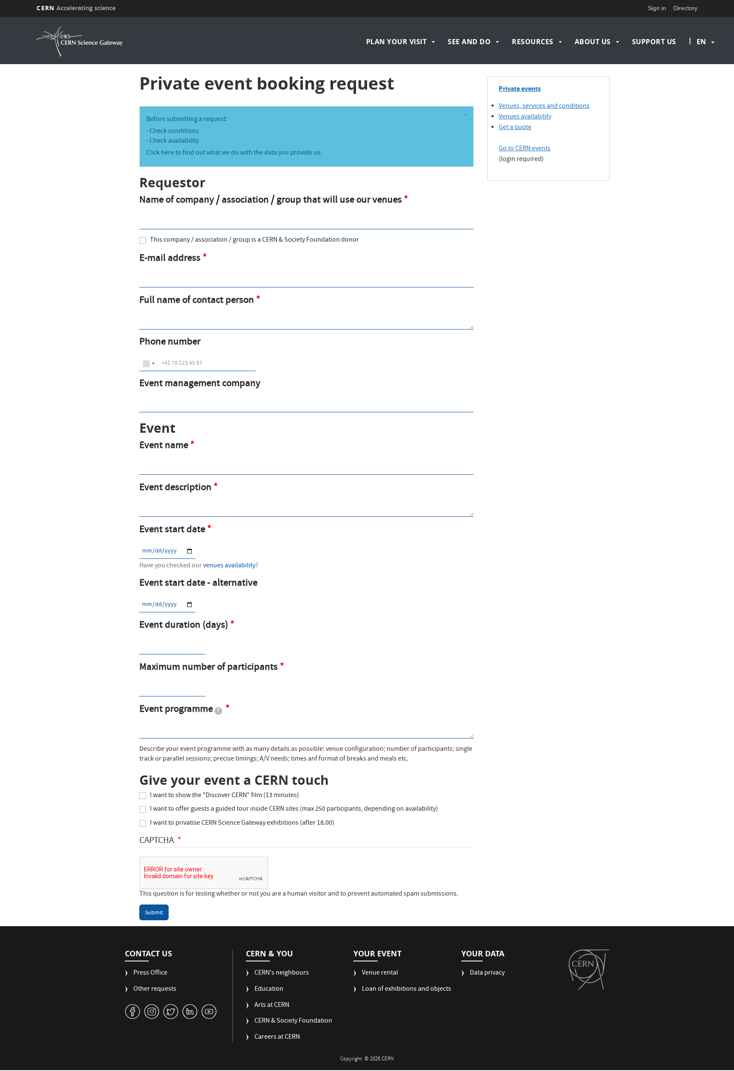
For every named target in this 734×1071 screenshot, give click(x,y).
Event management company (199, 385)
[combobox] (148, 364)
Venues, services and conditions (544, 106)
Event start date (172, 530)
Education (268, 990)
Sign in (657, 8)
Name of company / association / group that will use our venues (270, 201)
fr (701, 68)
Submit (154, 913)
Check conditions (174, 132)
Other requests (154, 990)
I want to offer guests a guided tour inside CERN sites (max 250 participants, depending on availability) (294, 810)
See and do (469, 41)
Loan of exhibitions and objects (406, 990)
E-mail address (169, 259)
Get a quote (515, 128)
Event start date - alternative (198, 584)
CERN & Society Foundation (293, 1021)
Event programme (179, 710)
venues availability (229, 566)
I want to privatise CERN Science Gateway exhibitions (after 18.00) (242, 824)
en (701, 41)
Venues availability (525, 117)
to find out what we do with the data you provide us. (248, 153)
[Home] (117, 41)
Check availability (174, 141)
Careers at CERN (277, 1038)
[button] (465, 116)
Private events (520, 88)
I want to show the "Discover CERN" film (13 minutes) (224, 796)
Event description (175, 488)
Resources (532, 41)
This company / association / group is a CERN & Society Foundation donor (254, 240)
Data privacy (487, 973)
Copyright (351, 1059)
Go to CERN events (524, 149)
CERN (76, 8)
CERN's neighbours (281, 973)
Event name (163, 446)
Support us (654, 41)
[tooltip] (218, 711)
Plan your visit (396, 41)
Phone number (169, 343)
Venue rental (380, 973)
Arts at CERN (271, 1006)
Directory (685, 8)
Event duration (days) (183, 626)
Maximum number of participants (208, 668)
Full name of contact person (196, 301)
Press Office (150, 973)
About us (593, 41)
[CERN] (589, 969)
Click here (160, 153)
